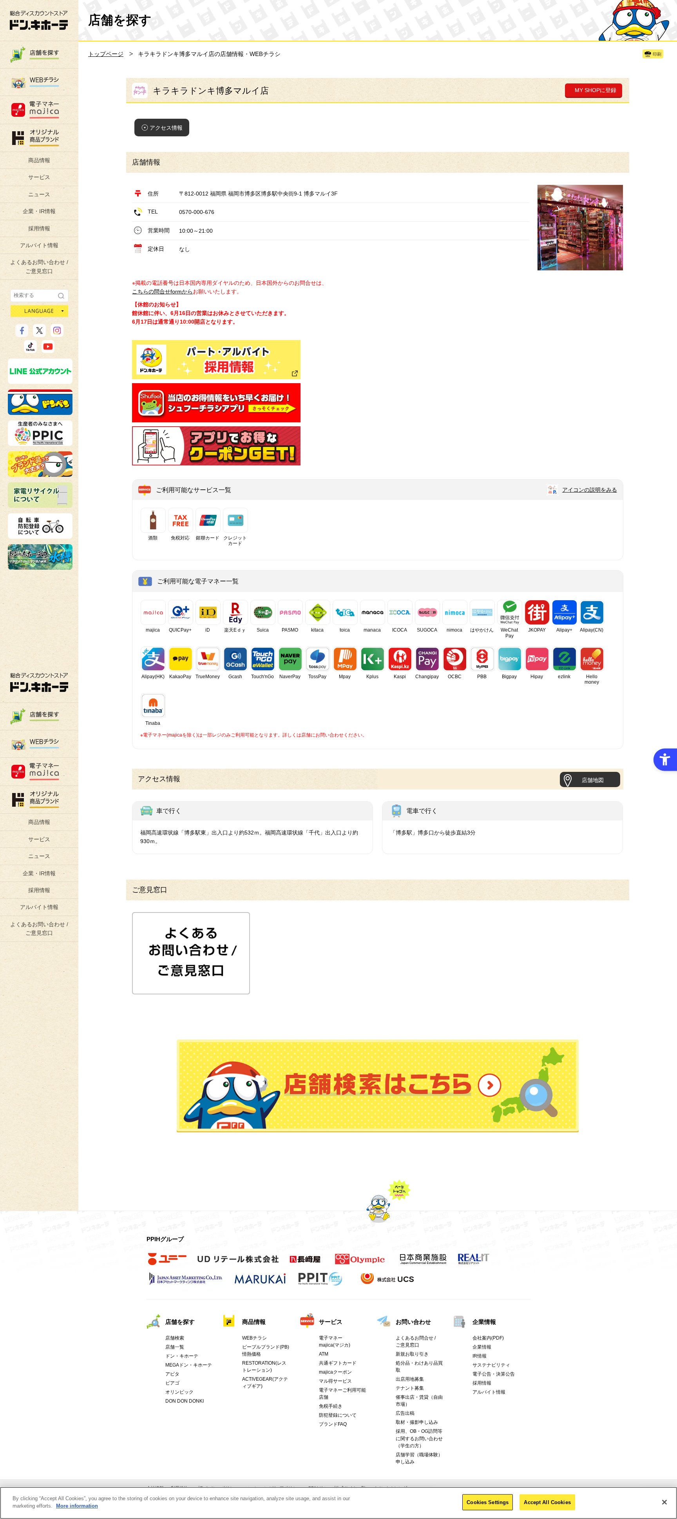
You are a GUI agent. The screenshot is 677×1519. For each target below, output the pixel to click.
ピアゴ (172, 1383)
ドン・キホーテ (181, 1356)
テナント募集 (410, 1388)
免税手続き (330, 1406)
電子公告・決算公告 (493, 1374)
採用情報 (39, 228)
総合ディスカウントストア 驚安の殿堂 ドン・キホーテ (39, 20)
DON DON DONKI (184, 1401)
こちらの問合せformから (162, 291)
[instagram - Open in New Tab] (57, 333)
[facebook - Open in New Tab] (21, 333)
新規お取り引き (412, 1354)
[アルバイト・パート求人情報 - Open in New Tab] (216, 359)
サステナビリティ (491, 1365)
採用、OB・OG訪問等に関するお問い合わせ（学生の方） (419, 1438)
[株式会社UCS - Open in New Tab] (388, 1283)
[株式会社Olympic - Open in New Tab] (360, 1263)
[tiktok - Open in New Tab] (30, 349)
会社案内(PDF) (488, 1338)
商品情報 (39, 160)
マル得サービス (335, 1381)
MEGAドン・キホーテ (188, 1365)
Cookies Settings (488, 1502)
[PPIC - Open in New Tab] (40, 442)
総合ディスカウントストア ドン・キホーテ (39, 682)
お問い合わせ (413, 1321)
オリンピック (179, 1392)
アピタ (172, 1374)
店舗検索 (174, 1338)
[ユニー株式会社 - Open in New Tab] (167, 1263)
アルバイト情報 (39, 245)
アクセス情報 (166, 128)
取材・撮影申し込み (417, 1422)
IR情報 (479, 1356)
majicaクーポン (335, 1372)
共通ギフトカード (338, 1363)
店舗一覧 (174, 1347)
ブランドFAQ (333, 1424)
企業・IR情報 (39, 211)
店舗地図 (593, 780)
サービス (39, 177)
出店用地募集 (410, 1379)
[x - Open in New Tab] (39, 333)
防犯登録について (338, 1415)
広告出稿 (405, 1413)
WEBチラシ (254, 1338)
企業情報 (484, 1321)
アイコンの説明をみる (589, 490)
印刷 (657, 54)
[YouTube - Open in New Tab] (48, 349)
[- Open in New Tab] (216, 418)
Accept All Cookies (547, 1502)
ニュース (39, 194)
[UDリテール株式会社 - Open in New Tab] (238, 1263)
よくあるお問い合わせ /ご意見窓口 (39, 266)
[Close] (664, 1502)
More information (77, 1506)
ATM (323, 1354)
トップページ (105, 54)
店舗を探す (378, 1086)
